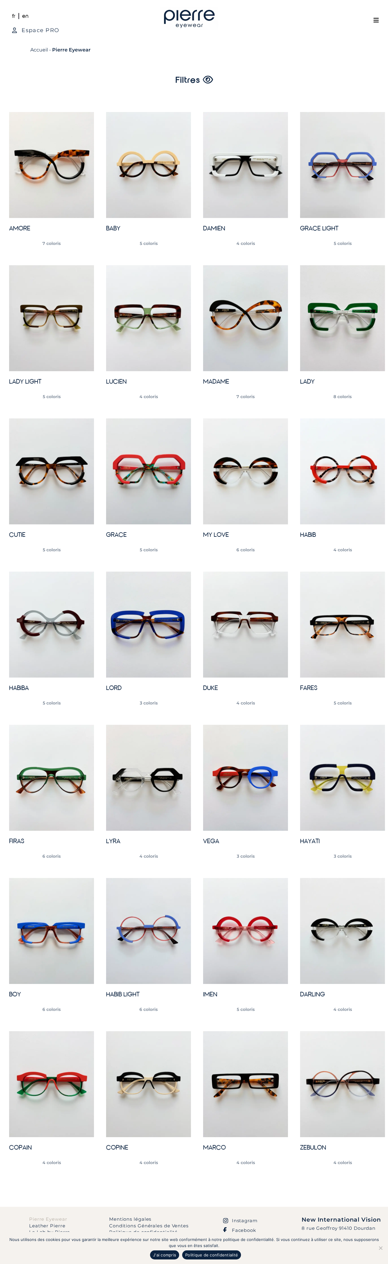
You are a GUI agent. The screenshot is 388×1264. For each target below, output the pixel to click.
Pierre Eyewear (48, 1219)
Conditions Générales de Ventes (149, 1226)
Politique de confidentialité (211, 1254)
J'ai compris (164, 1254)
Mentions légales (130, 1219)
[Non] (380, 1248)
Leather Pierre (47, 1226)
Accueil (39, 50)
